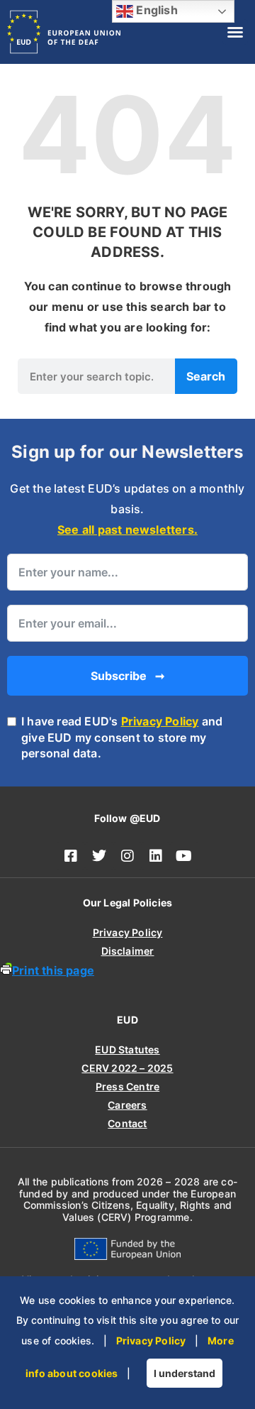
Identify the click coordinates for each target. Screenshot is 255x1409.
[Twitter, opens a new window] (99, 856)
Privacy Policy (160, 721)
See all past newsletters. (127, 529)
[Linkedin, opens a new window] (156, 856)
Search (205, 376)
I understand (184, 1373)
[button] (235, 32)
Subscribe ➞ (127, 676)
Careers (127, 1105)
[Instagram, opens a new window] (127, 856)
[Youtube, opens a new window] (184, 856)
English (155, 10)
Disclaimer (127, 951)
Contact (127, 1123)
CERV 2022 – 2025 (127, 1068)
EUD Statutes (127, 1049)
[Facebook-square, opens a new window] (71, 856)
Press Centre (127, 1086)
